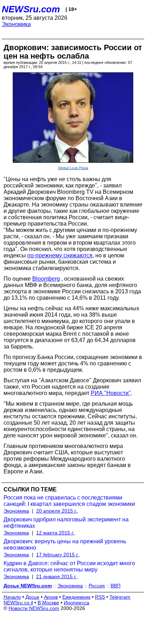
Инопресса (76, 602)
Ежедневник (76, 597)
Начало (12, 597)
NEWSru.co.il (18, 602)
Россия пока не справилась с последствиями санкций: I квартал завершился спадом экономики (69, 501)
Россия (97, 585)
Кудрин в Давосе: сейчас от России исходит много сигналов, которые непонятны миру (69, 566)
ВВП (115, 585)
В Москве (48, 602)
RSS (100, 597)
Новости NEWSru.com (34, 608)
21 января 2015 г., (57, 576)
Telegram (120, 597)
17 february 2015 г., (58, 554)
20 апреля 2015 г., (57, 511)
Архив (51, 597)
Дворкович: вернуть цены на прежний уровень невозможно (65, 544)
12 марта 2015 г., (55, 533)
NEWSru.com (31, 9)
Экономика (16, 24)
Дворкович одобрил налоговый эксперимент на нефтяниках (66, 522)
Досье (32, 597)
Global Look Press (73, 168)
